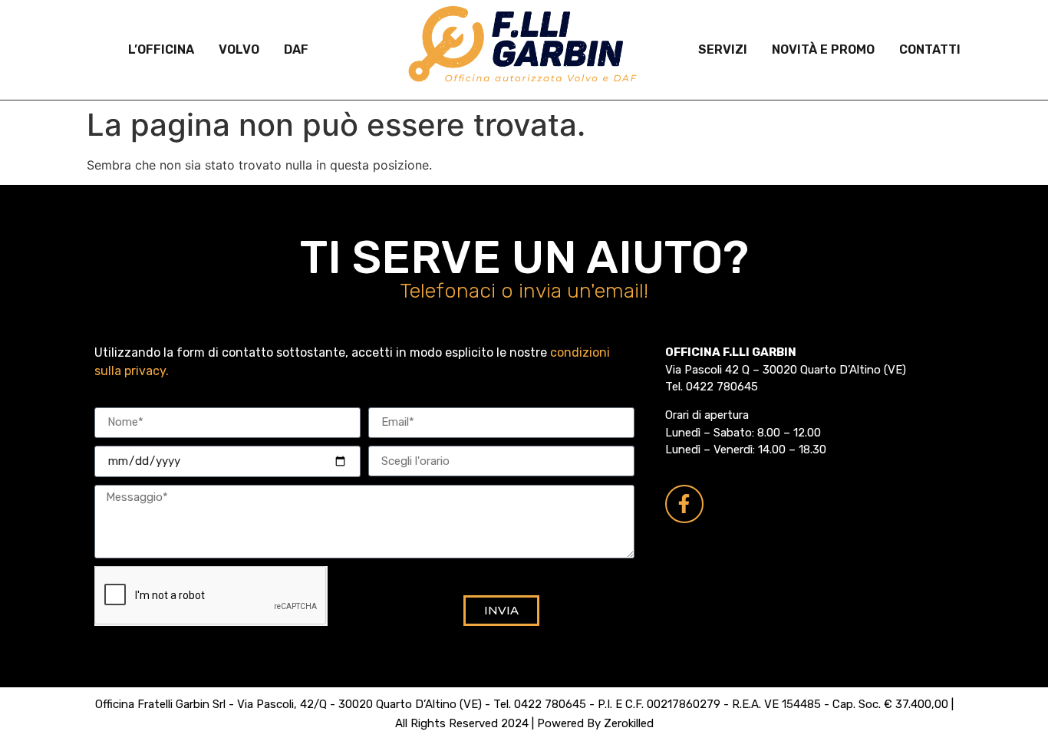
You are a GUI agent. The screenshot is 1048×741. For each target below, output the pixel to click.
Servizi (722, 49)
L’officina (161, 49)
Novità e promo (823, 49)
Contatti (930, 49)
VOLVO (239, 49)
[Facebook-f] (684, 504)
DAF (296, 49)
